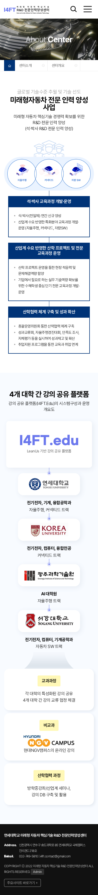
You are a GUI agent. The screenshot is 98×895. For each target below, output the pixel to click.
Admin (37, 872)
